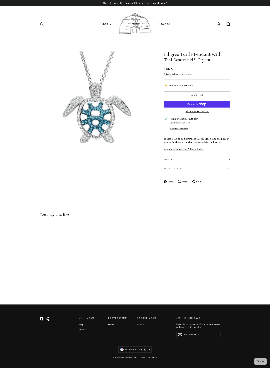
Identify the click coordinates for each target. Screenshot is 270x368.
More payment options (197, 111)
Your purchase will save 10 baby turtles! (184, 149)
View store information (179, 129)
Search (111, 324)
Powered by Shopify (148, 357)
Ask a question (173, 169)
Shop (105, 23)
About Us (165, 23)
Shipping (168, 74)
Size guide (170, 159)
